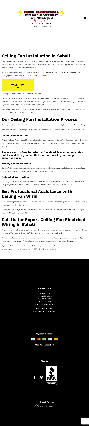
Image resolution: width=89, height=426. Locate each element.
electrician (37, 129)
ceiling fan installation (52, 61)
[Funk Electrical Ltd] (41, 15)
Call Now (18, 84)
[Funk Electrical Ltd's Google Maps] (41, 378)
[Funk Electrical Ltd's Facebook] (34, 378)
